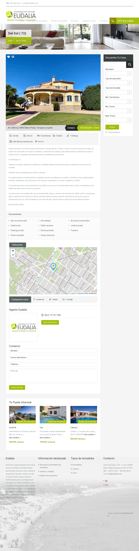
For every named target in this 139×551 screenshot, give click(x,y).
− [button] (13, 255)
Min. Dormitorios (112, 97)
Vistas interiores (48, 235)
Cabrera (73, 427)
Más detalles (14, 438)
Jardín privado (77, 225)
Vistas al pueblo (17, 235)
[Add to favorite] (8, 58)
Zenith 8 (12, 427)
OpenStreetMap (83, 293)
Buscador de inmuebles (37, 21)
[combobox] (118, 73)
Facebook (40, 299)
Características (114, 132)
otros (74, 473)
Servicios (75, 21)
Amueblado (46, 221)
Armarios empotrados (80, 221)
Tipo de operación (113, 79)
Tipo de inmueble (112, 88)
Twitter (55, 299)
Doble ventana (47, 225)
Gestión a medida (47, 472)
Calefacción (16, 225)
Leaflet (73, 293)
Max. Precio (110, 116)
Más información (50, 322)
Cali (41, 427)
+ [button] (13, 250)
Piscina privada (47, 230)
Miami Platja (21, 41)
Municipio (109, 69)
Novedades (77, 465)
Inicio (21, 21)
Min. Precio (110, 106)
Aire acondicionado (19, 221)
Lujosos (75, 469)
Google (70, 299)
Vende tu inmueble (59, 21)
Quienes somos (89, 21)
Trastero (74, 230)
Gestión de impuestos (48, 476)
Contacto (103, 21)
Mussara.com (128, 513)
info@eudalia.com (30, 3)
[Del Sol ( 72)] (53, 267)
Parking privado (17, 230)
